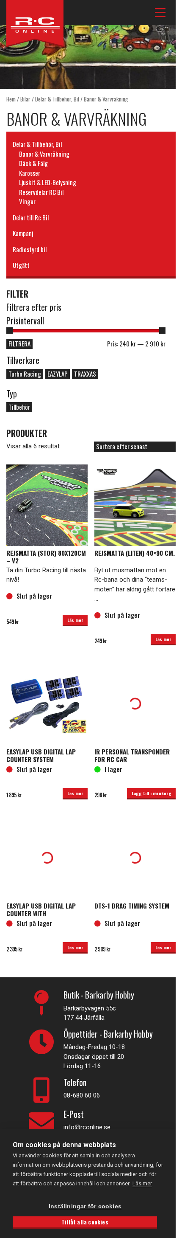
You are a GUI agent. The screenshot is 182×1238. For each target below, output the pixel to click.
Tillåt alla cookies (84, 1222)
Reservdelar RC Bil (41, 192)
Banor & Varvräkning (44, 153)
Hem (11, 99)
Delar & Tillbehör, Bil (57, 99)
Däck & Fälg (33, 163)
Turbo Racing (24, 373)
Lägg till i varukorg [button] (151, 793)
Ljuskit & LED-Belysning (47, 182)
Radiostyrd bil (30, 249)
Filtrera (19, 343)
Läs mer (75, 619)
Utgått (21, 265)
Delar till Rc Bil (31, 217)
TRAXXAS (85, 373)
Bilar (25, 99)
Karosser (29, 172)
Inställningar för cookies (85, 1206)
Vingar (27, 201)
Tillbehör (19, 406)
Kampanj (23, 233)
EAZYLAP (57, 373)
